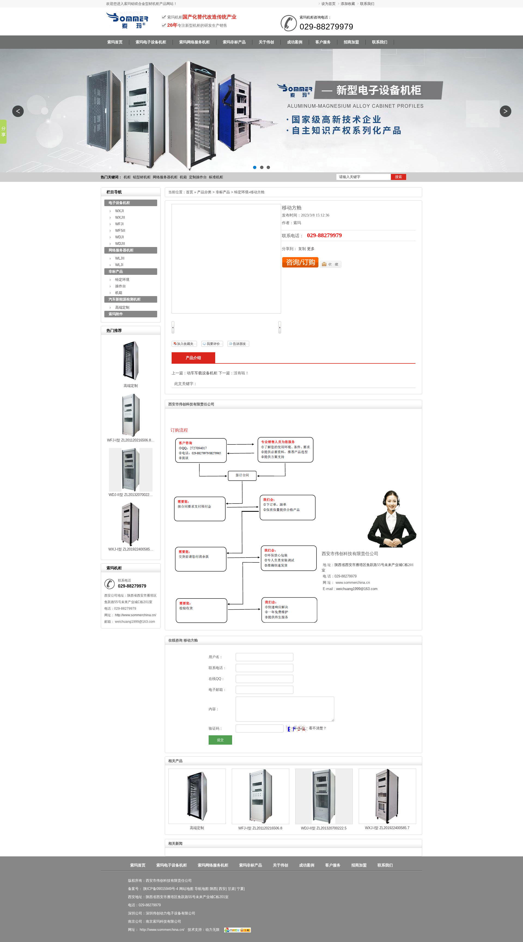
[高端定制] (131, 381)
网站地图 (186, 889)
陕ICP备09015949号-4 (160, 889)
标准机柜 (216, 177)
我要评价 (213, 344)
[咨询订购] (300, 266)
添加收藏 (348, 4)
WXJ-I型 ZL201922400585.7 (387, 828)
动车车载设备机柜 (202, 373)
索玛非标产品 (250, 865)
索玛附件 (116, 314)
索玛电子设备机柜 (171, 865)
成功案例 (306, 865)
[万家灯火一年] (237, 930)
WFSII (120, 230)
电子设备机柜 (119, 203)
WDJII (120, 244)
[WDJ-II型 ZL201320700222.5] (131, 490)
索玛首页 (137, 865)
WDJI (119, 237)
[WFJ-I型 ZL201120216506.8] (131, 436)
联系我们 (367, 4)
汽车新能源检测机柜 (125, 299)
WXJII (120, 217)
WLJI (119, 265)
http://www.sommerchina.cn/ (135, 615)
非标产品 (116, 271)
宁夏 (240, 889)
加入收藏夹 (185, 344)
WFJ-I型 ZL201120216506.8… (130, 440)
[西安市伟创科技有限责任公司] (127, 26)
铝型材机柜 (142, 177)
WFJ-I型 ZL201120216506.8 (260, 828)
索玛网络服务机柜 (213, 865)
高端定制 (122, 307)
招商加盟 (359, 865)
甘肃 (231, 889)
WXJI (119, 211)
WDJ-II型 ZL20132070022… (131, 495)
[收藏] (330, 266)
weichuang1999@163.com (357, 589)
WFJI (119, 224)
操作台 (120, 286)
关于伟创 (280, 865)
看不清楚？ (317, 728)
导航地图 (201, 889)
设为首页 (328, 4)
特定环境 (122, 280)
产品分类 (204, 192)
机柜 (127, 177)
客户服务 (332, 865)
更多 (311, 249)
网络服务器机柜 (165, 177)
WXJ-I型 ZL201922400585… (130, 549)
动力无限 (212, 930)
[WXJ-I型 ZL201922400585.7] (131, 545)
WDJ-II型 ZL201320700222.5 (323, 828)
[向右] (279, 332)
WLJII (119, 258)
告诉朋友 (239, 344)
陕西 (213, 889)
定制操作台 (198, 177)
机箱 (183, 177)
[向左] (173, 332)
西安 (222, 889)
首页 (189, 192)
